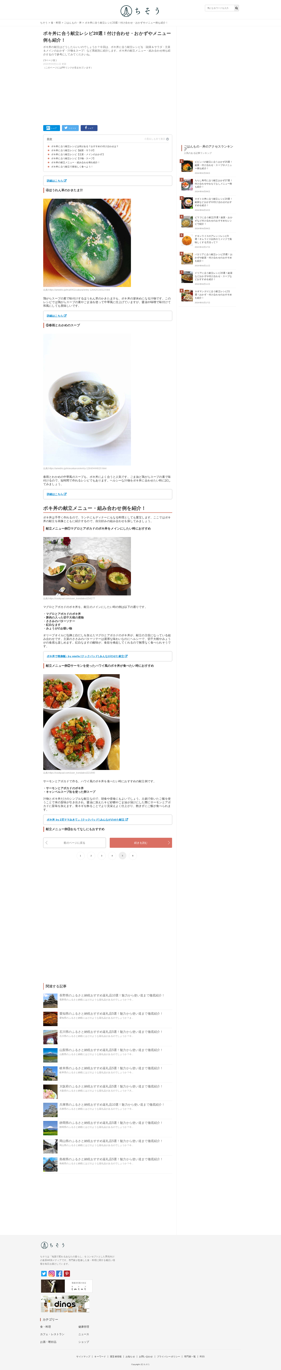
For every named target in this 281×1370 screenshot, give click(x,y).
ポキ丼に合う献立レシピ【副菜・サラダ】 (73, 150)
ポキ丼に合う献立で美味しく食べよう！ (72, 166)
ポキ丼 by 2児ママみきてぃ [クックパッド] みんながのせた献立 (85, 819)
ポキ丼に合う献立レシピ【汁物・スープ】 (73, 158)
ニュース (83, 1334)
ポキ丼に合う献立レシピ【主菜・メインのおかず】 (78, 154)
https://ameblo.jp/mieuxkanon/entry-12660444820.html (77, 468)
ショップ (83, 1341)
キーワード (100, 1356)
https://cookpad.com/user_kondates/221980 (71, 772)
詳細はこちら (55, 180)
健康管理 (83, 1326)
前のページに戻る (74, 842)
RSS (202, 1356)
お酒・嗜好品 (48, 1341)
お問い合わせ (146, 1356)
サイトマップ (83, 1356)
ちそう (44, 22)
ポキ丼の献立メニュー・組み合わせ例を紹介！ (75, 162)
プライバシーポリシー (168, 1356)
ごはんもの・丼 (73, 22)
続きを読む (141, 842)
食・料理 (56, 22)
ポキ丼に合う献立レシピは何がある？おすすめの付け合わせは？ (85, 146)
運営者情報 (116, 1356)
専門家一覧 (190, 1356)
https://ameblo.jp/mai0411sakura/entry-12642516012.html (79, 290)
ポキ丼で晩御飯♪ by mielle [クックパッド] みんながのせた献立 (85, 656)
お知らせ (130, 1356)
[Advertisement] (107, 96)
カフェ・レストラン (52, 1334)
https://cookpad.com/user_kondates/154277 (71, 598)
